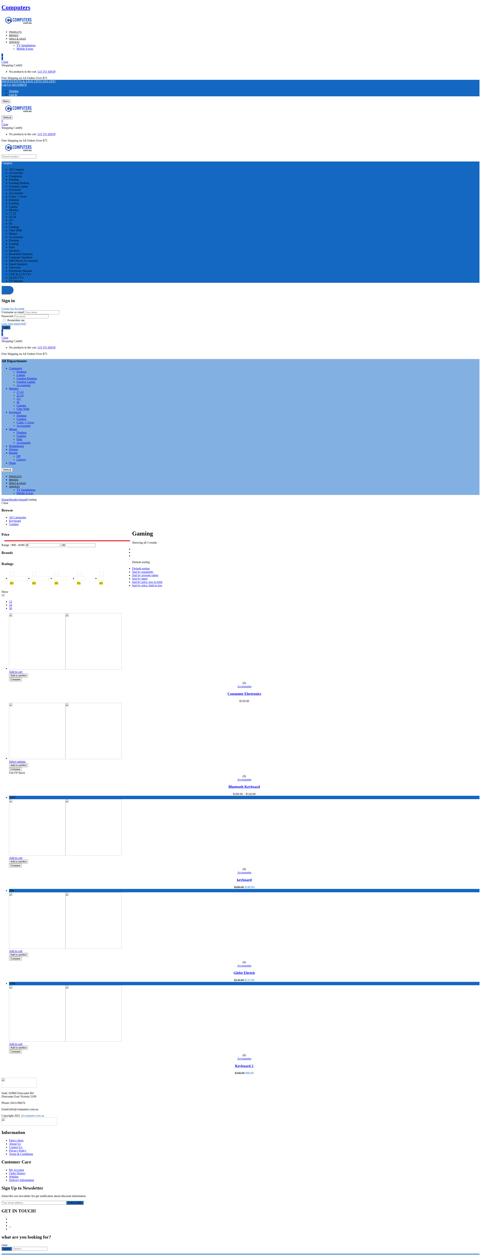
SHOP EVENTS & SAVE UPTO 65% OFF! (29, 81)
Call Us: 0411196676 (14, 84)
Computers (16, 7)
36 (10, 608)
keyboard (244, 880)
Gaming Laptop (26, 381)
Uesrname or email (13, 312)
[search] (8, 290)
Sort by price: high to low (147, 585)
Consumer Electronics (244, 694)
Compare (15, 679)
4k (18, 402)
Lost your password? (14, 323)
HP (18, 456)
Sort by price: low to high (147, 582)
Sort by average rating (145, 575)
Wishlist (13, 91)
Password (7, 316)
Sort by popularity (143, 571)
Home (5, 499)
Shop (12, 499)
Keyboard (21, 499)
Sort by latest (139, 578)
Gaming (21, 405)
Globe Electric (244, 973)
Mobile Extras (25, 48)
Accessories (24, 385)
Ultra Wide (23, 408)
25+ (19, 398)
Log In (13, 94)
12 (10, 601)
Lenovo (21, 459)
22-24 (20, 395)
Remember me (16, 320)
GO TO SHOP (47, 71)
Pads (19, 439)
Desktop (21, 371)
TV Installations (26, 45)
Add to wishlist (18, 675)
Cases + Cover (25, 422)
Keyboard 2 (244, 1066)
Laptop (21, 375)
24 (10, 605)
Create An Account (13, 308)
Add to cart (15, 671)
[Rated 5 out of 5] (20, 578)
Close (5, 61)
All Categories (17, 517)
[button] (240, 58)
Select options (17, 761)
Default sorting (141, 568)
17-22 (20, 392)
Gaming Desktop (27, 378)
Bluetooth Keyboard (244, 787)
